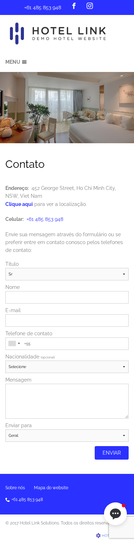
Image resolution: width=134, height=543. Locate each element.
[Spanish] (124, 6)
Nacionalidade (30, 356)
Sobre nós (15, 487)
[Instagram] (89, 5)
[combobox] (14, 344)
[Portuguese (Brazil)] (105, 6)
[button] (115, 513)
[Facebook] (74, 5)
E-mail (13, 310)
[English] (114, 6)
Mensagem (18, 379)
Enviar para (18, 425)
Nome (12, 287)
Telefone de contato (28, 333)
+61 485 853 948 (42, 7)
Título (12, 264)
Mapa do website (51, 487)
